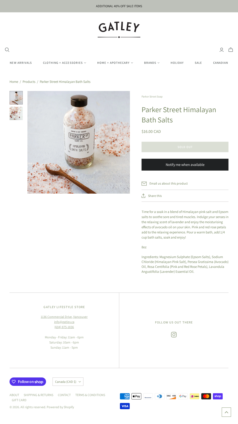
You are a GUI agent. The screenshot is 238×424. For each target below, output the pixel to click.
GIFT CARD (19, 400)
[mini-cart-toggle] (231, 49)
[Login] (221, 49)
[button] (226, 412)
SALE (198, 63)
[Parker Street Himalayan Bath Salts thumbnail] (16, 97)
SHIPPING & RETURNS (38, 395)
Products (29, 81)
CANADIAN (220, 63)
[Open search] (7, 49)
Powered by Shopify (60, 407)
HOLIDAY (177, 63)
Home (14, 81)
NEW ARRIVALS (21, 63)
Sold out (185, 147)
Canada (65, 382)
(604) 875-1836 (64, 327)
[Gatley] (119, 30)
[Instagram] (174, 334)
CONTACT (64, 395)
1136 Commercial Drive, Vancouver (64, 317)
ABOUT (14, 395)
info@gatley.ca (64, 322)
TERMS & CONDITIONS (90, 395)
